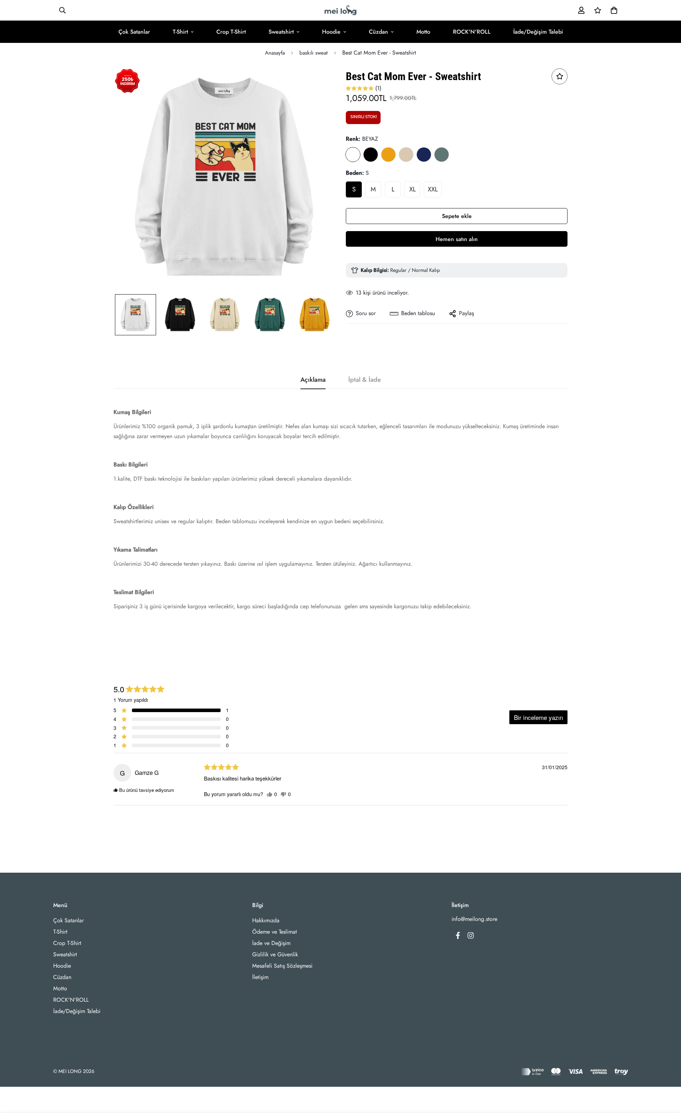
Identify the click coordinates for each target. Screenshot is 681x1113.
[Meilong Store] (340, 10)
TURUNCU (388, 154)
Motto (423, 32)
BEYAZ (353, 154)
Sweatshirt (281, 32)
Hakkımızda (265, 920)
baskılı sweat (313, 53)
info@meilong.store (474, 919)
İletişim (260, 977)
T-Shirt (180, 32)
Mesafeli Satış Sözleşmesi (282, 966)
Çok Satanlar (134, 32)
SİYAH (371, 154)
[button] (612, 10)
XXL (433, 189)
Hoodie (331, 32)
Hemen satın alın (457, 239)
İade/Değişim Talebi (538, 32)
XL (412, 189)
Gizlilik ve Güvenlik (275, 954)
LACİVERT (424, 154)
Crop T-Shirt (231, 32)
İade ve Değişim (271, 943)
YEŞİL (441, 154)
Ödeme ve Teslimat (274, 932)
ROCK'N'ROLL (472, 32)
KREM (406, 154)
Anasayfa (275, 53)
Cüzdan (378, 32)
